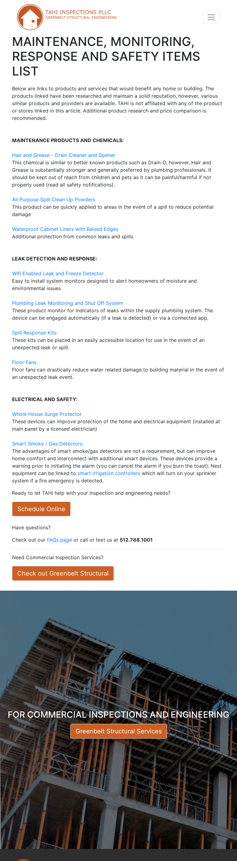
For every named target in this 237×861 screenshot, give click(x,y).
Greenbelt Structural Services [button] (119, 731)
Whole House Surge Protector (47, 414)
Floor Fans (24, 362)
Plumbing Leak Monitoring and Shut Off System (67, 303)
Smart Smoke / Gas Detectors (47, 444)
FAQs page (59, 540)
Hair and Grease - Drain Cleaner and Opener (63, 155)
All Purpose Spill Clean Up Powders (53, 199)
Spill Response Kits (34, 333)
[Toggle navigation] (211, 17)
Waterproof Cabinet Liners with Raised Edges (65, 229)
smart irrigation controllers (108, 473)
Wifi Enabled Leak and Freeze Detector (58, 273)
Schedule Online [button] (41, 509)
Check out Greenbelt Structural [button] (63, 573)
